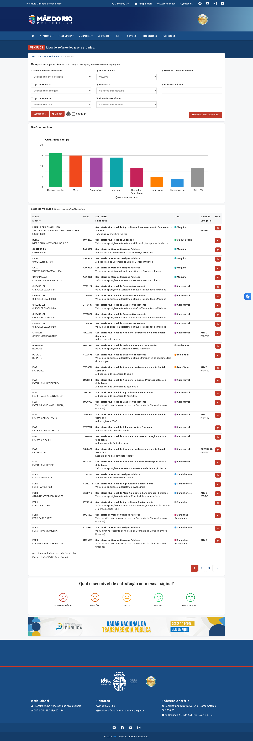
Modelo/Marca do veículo (178, 70)
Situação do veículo (109, 98)
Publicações (169, 36)
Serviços (131, 36)
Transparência (150, 36)
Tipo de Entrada (42, 84)
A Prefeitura (46, 36)
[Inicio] (33, 35)
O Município (85, 36)
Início (33, 56)
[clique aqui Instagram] (139, 728)
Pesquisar (41, 113)
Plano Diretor (65, 36)
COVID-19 (81, 114)
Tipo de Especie (42, 98)
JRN (114, 736)
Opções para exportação (206, 114)
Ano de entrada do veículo (47, 70)
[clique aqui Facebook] (122, 728)
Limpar (58, 113)
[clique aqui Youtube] (131, 728)
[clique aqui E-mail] (114, 728)
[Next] (217, 568)
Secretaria (104, 84)
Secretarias (104, 36)
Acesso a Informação (51, 56)
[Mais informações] (218, 228)
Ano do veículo (106, 70)
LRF (118, 36)
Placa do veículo (173, 84)
